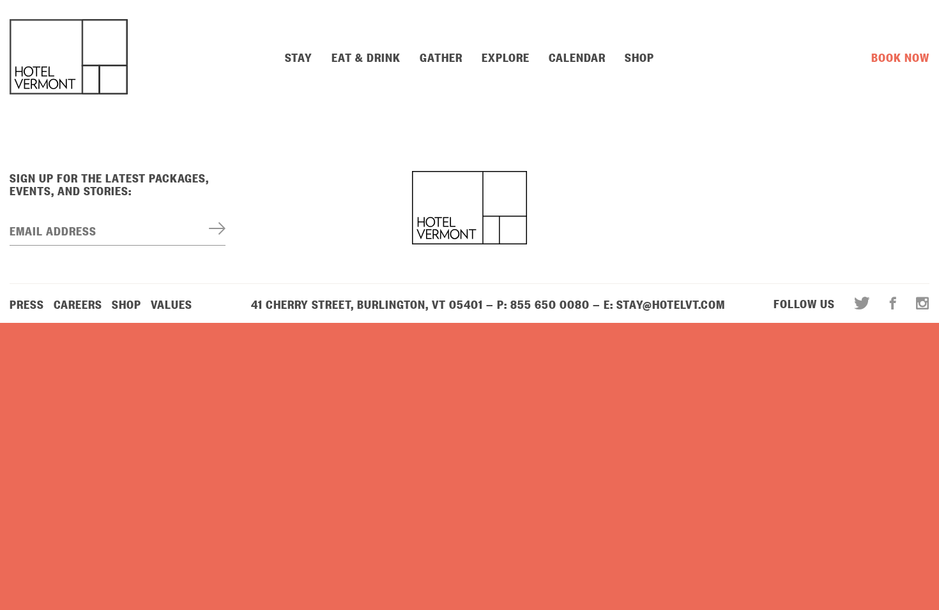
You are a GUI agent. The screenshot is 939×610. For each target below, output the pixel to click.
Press (27, 303)
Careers (78, 303)
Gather (441, 56)
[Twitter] (862, 303)
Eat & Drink (366, 56)
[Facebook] (893, 303)
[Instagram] (917, 303)
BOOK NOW (900, 56)
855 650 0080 (550, 303)
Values (171, 303)
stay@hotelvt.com (670, 303)
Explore (506, 56)
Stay (298, 56)
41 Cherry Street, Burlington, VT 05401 (367, 303)
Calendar (577, 56)
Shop (639, 56)
